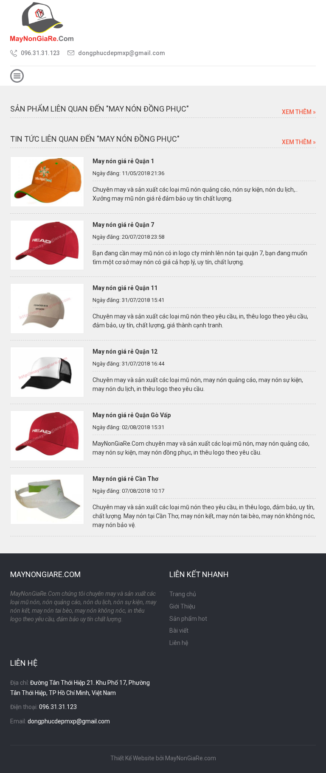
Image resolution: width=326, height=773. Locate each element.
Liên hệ (178, 642)
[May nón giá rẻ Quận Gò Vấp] (47, 435)
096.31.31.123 (40, 53)
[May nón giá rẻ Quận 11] (47, 308)
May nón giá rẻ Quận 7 (123, 224)
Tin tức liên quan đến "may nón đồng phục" (95, 138)
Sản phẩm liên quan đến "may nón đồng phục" (99, 108)
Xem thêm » (299, 112)
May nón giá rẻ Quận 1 (123, 161)
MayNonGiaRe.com (190, 758)
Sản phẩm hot (188, 618)
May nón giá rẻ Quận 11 (125, 288)
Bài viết (178, 630)
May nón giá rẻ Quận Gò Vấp (132, 415)
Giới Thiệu (182, 606)
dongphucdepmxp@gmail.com (121, 53)
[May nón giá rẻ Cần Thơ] (47, 498)
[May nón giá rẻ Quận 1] (47, 181)
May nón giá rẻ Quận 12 (125, 351)
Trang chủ (182, 594)
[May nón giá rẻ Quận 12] (47, 371)
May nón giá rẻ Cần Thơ (125, 478)
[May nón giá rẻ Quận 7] (47, 244)
